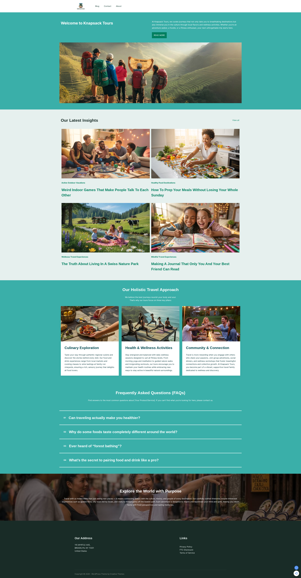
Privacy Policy (186, 547)
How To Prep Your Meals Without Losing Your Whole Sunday (194, 192)
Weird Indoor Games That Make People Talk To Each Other (105, 192)
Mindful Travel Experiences (163, 257)
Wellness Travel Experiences (74, 257)
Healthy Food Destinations (163, 183)
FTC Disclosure (186, 550)
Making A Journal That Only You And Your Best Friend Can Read (190, 266)
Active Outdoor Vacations (73, 183)
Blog (97, 6)
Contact (107, 6)
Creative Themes (117, 574)
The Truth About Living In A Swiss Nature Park (100, 264)
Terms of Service (187, 553)
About (118, 6)
